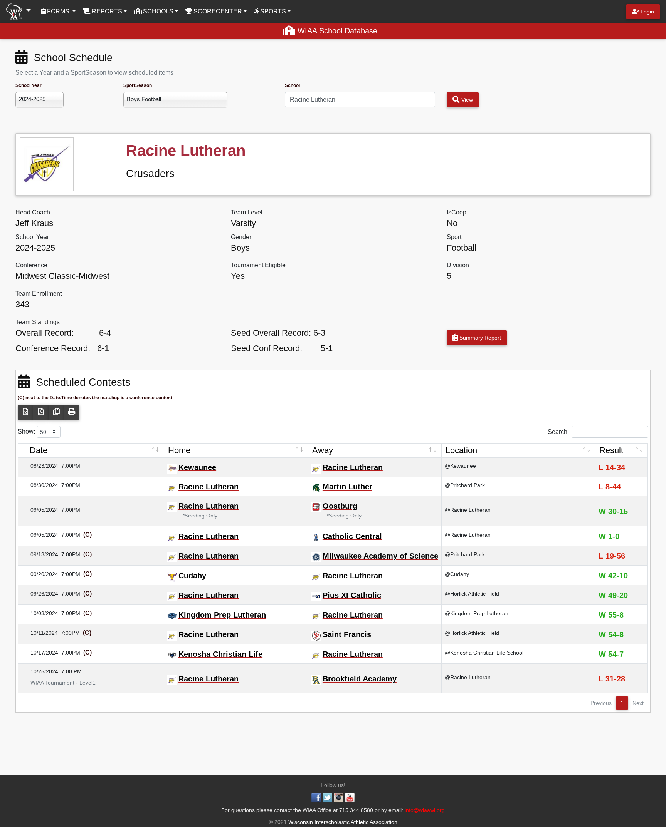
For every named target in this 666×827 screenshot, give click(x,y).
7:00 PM (71, 671)
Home (179, 450)
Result (611, 450)
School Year (28, 85)
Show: (27, 431)
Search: (558, 431)
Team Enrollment (38, 293)
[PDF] (41, 412)
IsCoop (456, 212)
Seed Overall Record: (271, 333)
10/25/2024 (39, 671)
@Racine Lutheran (468, 510)
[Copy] (56, 412)
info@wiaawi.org (425, 810)
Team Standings (37, 322)
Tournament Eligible (258, 265)
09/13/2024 (39, 554)
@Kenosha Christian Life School (484, 653)
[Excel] (25, 412)
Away (322, 450)
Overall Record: (44, 333)
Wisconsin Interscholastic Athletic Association (342, 822)
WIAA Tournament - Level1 (58, 683)
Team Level (246, 212)
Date (38, 450)
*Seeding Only (196, 515)
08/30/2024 (39, 485)
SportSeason (137, 85)
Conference (31, 265)
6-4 (105, 333)
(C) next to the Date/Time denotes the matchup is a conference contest (95, 397)
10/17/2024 (39, 653)
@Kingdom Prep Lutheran (476, 613)
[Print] (71, 412)
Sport (454, 237)
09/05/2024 (39, 510)
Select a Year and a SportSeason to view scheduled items (94, 72)
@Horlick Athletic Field (472, 594)
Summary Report (479, 338)
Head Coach (32, 212)
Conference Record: (52, 348)
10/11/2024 (39, 633)
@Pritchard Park (465, 485)
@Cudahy (457, 574)
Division (458, 265)
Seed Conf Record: (266, 348)
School (292, 85)
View (466, 100)
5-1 (327, 348)
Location (461, 450)
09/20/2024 (39, 574)
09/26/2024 (39, 594)
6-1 (103, 348)
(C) (87, 534)
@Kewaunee (460, 466)
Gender (241, 237)
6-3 (319, 333)
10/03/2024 (39, 613)
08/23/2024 (39, 466)
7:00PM (70, 466)
